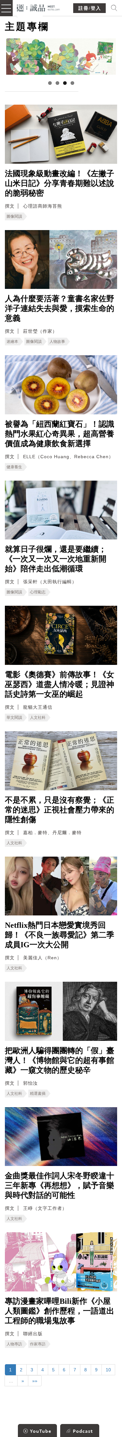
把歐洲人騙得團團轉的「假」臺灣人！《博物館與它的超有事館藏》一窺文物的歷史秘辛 (59, 1060)
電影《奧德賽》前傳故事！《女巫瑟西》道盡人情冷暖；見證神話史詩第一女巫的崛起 (59, 684)
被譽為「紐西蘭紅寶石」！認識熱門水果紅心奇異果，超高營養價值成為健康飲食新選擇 (59, 434)
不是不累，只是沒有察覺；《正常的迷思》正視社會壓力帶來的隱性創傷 (59, 810)
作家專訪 (38, 1344)
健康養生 (14, 467)
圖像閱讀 (14, 216)
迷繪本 (12, 341)
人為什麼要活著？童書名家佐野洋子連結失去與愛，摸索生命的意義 (59, 308)
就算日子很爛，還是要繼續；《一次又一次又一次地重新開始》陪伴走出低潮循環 (55, 559)
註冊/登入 (89, 8)
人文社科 (38, 717)
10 (108, 1369)
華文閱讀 (14, 717)
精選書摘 (38, 1093)
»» (34, 1380)
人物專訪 (14, 1344)
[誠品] (38, 7)
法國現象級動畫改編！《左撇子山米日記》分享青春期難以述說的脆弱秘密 (59, 183)
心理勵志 (38, 592)
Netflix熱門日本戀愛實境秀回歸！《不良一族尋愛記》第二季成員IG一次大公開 (59, 935)
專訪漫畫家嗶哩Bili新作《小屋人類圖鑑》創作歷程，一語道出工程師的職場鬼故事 (59, 1311)
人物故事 (57, 341)
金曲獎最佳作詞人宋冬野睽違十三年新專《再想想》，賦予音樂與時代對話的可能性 (59, 1185)
